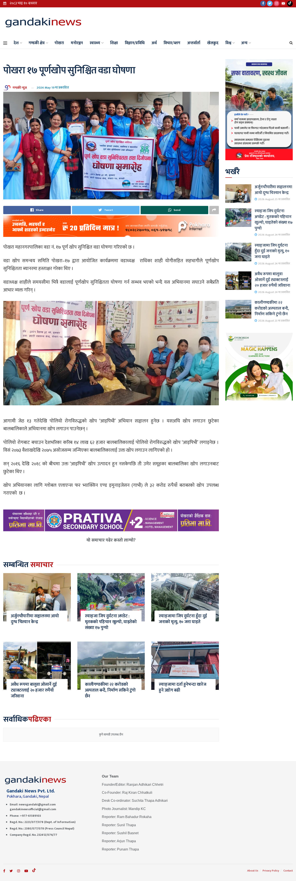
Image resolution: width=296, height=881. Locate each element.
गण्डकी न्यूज (20, 87)
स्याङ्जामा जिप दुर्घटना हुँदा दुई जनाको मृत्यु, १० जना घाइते (183, 619)
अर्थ (154, 43)
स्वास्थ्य (95, 43)
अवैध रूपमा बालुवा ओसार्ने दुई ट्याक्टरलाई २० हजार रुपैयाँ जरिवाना (34, 690)
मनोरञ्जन (77, 43)
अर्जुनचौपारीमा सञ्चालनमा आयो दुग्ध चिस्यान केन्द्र (35, 619)
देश (16, 43)
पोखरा (59, 43)
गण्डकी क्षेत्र (37, 43)
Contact (288, 870)
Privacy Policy (271, 870)
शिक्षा (114, 43)
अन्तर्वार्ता (193, 43)
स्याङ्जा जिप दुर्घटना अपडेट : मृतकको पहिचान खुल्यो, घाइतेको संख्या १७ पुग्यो (111, 621)
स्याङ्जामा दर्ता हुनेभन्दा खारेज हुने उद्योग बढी (182, 687)
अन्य (244, 43)
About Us (252, 870)
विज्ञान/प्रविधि (135, 43)
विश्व (228, 43)
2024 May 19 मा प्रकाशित (53, 87)
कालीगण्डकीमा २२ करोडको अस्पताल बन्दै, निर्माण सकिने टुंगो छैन (110, 690)
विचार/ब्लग (172, 43)
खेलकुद (212, 43)
